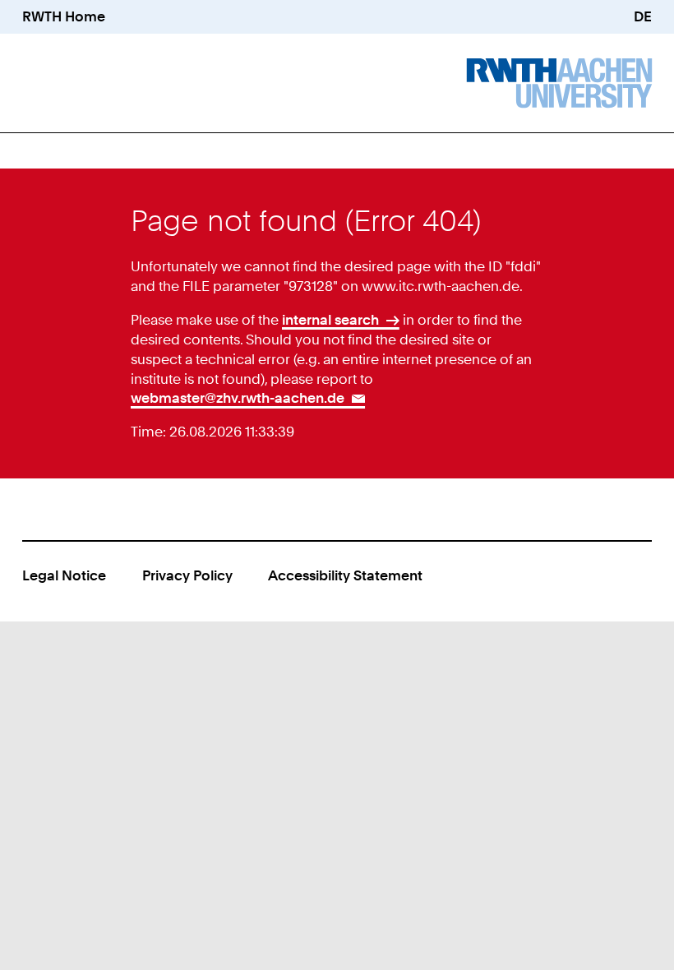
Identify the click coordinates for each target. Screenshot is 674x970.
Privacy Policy (187, 575)
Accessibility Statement (345, 575)
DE (643, 16)
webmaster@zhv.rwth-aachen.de (237, 398)
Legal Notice (64, 575)
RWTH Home (63, 16)
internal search (330, 320)
